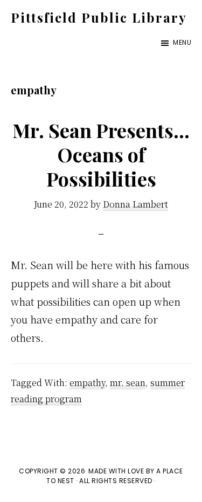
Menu (182, 42)
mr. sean (127, 382)
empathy (87, 382)
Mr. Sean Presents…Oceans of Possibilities (101, 154)
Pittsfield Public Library (99, 17)
